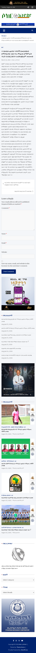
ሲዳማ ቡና (4, 461)
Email (4, 243)
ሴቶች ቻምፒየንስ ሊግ (7, 527)
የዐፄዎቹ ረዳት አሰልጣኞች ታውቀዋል (11, 348)
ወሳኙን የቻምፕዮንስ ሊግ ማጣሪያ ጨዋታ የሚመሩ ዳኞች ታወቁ (18, 328)
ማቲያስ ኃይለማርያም (18, 434)
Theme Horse (21, 647)
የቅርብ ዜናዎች (7, 402)
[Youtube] (22, 640)
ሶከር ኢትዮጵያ (16, 60)
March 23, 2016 (6, 60)
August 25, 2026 (6, 434)
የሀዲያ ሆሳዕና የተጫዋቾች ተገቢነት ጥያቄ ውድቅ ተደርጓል (17, 355)
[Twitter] (19, 640)
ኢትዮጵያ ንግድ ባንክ (16, 527)
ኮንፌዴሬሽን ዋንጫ (6, 427)
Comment (6, 208)
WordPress (24, 650)
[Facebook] (13, 640)
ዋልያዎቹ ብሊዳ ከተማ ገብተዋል (22, 191)
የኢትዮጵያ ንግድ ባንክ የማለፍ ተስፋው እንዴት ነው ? (15, 342)
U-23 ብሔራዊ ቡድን (6, 495)
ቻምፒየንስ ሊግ (10, 461)
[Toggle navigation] (4, 30)
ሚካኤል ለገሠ (16, 532)
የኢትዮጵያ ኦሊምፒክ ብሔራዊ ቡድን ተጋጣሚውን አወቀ (16, 335)
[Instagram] (16, 640)
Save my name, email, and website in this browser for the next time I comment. (15, 265)
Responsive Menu (28, 7)
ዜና (2, 47)
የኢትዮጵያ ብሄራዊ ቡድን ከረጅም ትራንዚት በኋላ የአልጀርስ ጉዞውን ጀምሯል (17, 184)
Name (4, 234)
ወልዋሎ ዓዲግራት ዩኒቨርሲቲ (17, 427)
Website (4, 252)
